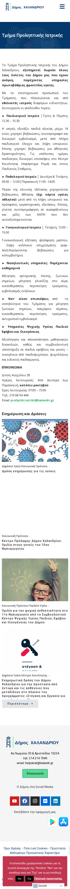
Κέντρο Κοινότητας (34, 675)
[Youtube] (14, 801)
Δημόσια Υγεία (11, 466)
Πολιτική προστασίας (48, 878)
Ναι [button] (19, 878)
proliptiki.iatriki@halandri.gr (32, 400)
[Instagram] (35, 801)
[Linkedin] (55, 801)
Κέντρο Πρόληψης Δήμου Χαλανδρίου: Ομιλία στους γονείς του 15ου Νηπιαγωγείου (32, 544)
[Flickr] (45, 801)
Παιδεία (34, 605)
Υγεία (43, 605)
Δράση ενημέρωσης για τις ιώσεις (29, 471)
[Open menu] (62, 6)
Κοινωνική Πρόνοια (34, 466)
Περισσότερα (18, 703)
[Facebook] (24, 801)
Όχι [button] (29, 878)
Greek (42, 885)
